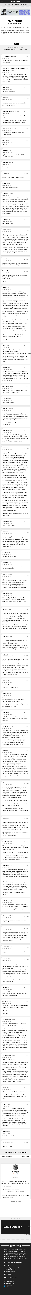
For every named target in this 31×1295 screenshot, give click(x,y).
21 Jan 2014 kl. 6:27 (7, 289)
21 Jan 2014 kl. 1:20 (7, 728)
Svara (27, 56)
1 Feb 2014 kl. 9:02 (6, 1133)
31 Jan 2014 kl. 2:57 (7, 1089)
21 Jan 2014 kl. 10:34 (7, 564)
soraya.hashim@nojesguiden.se (12, 1189)
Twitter (7, 1287)
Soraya (10, 23)
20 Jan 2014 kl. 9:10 (7, 152)
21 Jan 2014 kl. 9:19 (7, 533)
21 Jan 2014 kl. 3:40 (7, 843)
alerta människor (11, 29)
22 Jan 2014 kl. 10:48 (7, 960)
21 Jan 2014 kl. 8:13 (7, 400)
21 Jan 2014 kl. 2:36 (7, 784)
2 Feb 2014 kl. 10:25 (7, 1144)
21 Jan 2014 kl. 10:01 (7, 929)
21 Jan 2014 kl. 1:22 (7, 752)
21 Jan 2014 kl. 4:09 (7, 867)
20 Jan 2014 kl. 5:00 (7, 72)
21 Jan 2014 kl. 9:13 (7, 449)
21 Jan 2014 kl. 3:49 (7, 272)
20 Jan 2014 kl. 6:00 (7, 89)
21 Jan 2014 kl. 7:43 (7, 369)
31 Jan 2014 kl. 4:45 (7, 1106)
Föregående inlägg (7, 1156)
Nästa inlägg (25, 1156)
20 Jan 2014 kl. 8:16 (7, 142)
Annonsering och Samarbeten (12, 1268)
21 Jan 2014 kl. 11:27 (7, 657)
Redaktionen (7, 1273)
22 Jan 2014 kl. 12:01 (7, 989)
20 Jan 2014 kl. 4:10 (7, 58)
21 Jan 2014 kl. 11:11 (7, 638)
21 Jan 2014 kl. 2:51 (7, 260)
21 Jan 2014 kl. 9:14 (7, 523)
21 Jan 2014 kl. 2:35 (7, 231)
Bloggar (24, 4)
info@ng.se (11, 1283)
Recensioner (15, 4)
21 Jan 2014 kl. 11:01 (7, 611)
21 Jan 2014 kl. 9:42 (7, 554)
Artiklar (7, 4)
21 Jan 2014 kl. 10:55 (7, 576)
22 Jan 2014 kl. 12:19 (7, 1003)
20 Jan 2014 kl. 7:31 (7, 113)
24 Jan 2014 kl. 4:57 (7, 1057)
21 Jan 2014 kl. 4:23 (7, 902)
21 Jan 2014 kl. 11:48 (7, 695)
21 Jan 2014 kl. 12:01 (7, 714)
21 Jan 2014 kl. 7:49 (7, 388)
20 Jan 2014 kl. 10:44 (7, 195)
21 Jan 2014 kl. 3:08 (7, 820)
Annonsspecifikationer (10, 1269)
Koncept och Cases (9, 1271)
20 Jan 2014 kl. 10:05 (7, 175)
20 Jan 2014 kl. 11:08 (7, 221)
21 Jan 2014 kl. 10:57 (7, 595)
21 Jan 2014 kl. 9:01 (7, 432)
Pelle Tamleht (19, 1262)
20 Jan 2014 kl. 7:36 (7, 130)
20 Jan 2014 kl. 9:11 (7, 164)
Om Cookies (7, 1274)
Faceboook (8, 1285)
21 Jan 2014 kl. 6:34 (7, 347)
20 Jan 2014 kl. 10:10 (7, 185)
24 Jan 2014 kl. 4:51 (7, 1021)
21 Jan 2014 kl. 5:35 (7, 917)
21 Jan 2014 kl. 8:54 (7, 410)
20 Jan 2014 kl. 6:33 (7, 99)
